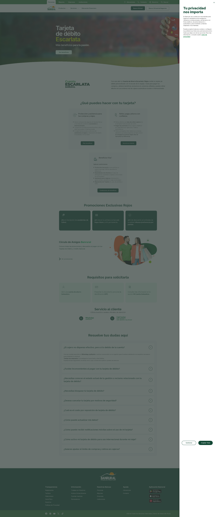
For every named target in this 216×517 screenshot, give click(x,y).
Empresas (71, 2)
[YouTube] (54, 514)
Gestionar (189, 443)
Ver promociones (67, 259)
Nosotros (48, 502)
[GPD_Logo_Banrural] (52, 8)
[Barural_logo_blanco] (108, 476)
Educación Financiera (89, 8)
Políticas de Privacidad (52, 505)
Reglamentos (49, 490)
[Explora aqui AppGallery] (155, 501)
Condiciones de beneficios (108, 190)
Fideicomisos (49, 496)
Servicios (74, 8)
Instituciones (83, 2)
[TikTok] (62, 514)
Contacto (126, 493)
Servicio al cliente (128, 143)
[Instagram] (50, 514)
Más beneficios (87, 143)
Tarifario (48, 493)
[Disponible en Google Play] (155, 491)
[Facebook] (46, 514)
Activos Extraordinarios (78, 493)
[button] (108, 347)
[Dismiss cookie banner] (214, 2)
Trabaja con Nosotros (78, 490)
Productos (62, 8)
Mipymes (61, 2)
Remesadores (75, 499)
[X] (58, 514)
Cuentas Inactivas (76, 496)
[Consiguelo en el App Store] (154, 496)
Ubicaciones (127, 490)
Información (76, 487)
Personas (51, 2)
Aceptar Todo (205, 443)
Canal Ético (48, 499)
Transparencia (51, 487)
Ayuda (125, 487)
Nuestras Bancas (104, 487)
